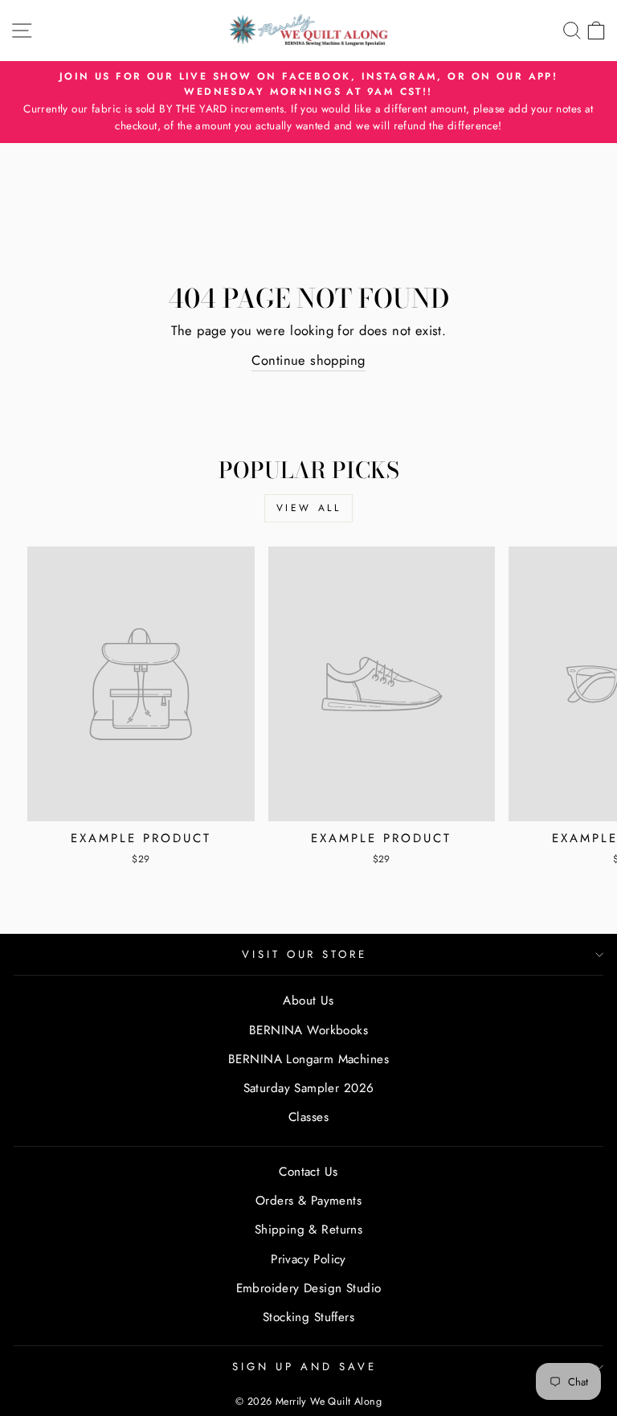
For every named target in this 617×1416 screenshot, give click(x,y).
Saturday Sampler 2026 (308, 1088)
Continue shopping (308, 360)
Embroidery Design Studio (309, 1288)
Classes (308, 1117)
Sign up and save (304, 1366)
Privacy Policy (308, 1259)
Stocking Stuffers (308, 1317)
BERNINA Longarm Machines (308, 1059)
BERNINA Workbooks (308, 1030)
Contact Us (308, 1172)
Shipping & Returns (308, 1229)
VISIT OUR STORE (305, 954)
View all (308, 508)
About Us (308, 1000)
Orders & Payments (308, 1200)
